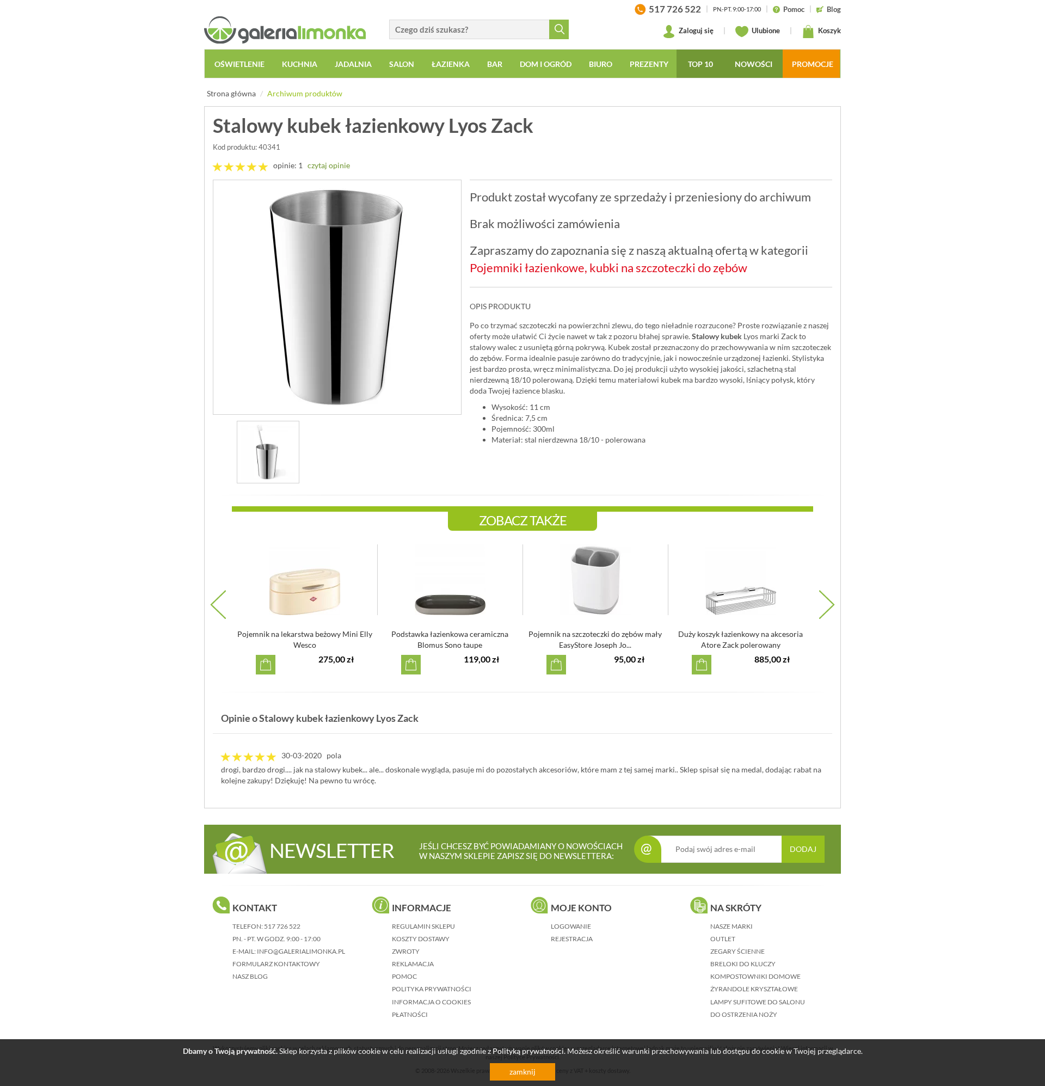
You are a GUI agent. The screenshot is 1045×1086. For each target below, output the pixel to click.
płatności (410, 1014)
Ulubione (765, 30)
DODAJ (803, 849)
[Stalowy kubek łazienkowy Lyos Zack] (337, 297)
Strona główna (231, 93)
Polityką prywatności (528, 1051)
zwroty (406, 951)
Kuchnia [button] (299, 64)
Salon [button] (401, 64)
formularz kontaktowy (276, 964)
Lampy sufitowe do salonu (757, 1002)
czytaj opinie (329, 165)
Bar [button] (494, 64)
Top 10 (700, 64)
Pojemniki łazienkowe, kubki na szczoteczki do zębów (608, 267)
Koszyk (828, 30)
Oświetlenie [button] (239, 64)
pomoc (404, 976)
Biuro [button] (600, 64)
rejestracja (572, 939)
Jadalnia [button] (353, 64)
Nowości (753, 64)
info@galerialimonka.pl (301, 951)
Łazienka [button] (451, 64)
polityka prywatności (431, 989)
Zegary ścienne (737, 951)
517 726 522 (282, 926)
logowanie (571, 926)
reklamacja (413, 964)
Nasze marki (731, 926)
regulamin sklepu (423, 926)
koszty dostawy (421, 939)
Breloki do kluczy (743, 964)
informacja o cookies (431, 1002)
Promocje (812, 64)
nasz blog (250, 976)
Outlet (722, 939)
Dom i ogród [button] (545, 64)
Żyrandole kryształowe (754, 989)
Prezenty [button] (649, 64)
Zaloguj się (695, 30)
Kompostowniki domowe (755, 976)
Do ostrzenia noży (743, 1014)
